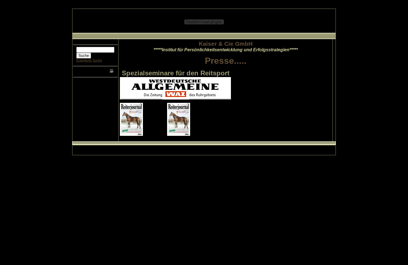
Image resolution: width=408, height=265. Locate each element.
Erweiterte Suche (89, 60)
